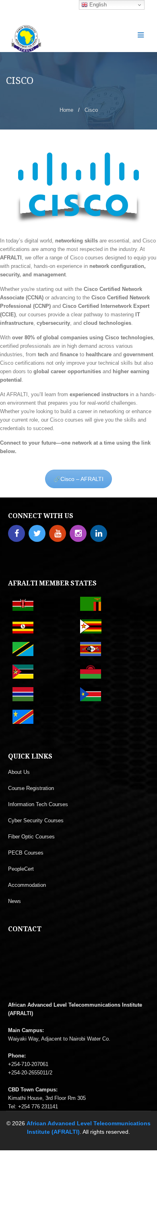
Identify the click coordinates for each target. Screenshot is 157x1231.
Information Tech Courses (38, 804)
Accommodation (27, 885)
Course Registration (31, 788)
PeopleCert (21, 869)
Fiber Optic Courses (31, 837)
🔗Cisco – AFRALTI (78, 479)
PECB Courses (25, 853)
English (97, 5)
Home (66, 110)
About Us (19, 772)
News (14, 901)
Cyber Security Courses (36, 820)
